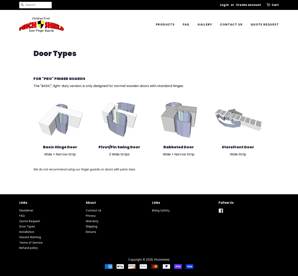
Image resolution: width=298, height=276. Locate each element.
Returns (91, 232)
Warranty (92, 221)
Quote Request (265, 24)
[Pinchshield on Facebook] (221, 211)
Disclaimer (26, 210)
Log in (224, 5)
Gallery (204, 24)
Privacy (91, 216)
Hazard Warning (30, 237)
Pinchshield (161, 260)
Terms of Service (31, 243)
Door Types (27, 226)
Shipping (91, 226)
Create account (248, 5)
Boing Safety (161, 210)
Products (165, 24)
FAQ (186, 24)
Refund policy (28, 248)
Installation (26, 232)
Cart (275, 5)
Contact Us (231, 24)
